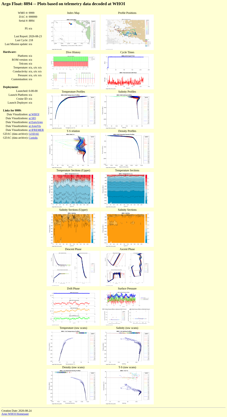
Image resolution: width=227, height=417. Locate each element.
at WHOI (34, 114)
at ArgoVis (35, 126)
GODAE (34, 133)
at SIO (32, 118)
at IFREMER (36, 129)
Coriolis (33, 137)
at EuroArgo (36, 122)
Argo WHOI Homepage (15, 413)
